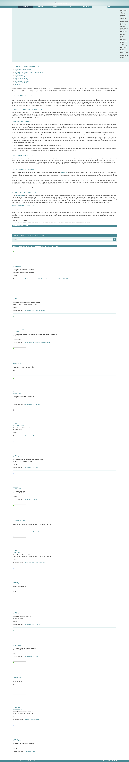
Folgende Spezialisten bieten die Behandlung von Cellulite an (31, 72)
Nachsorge (19, 84)
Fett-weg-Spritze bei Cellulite (23, 82)
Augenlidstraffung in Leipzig (32, 531)
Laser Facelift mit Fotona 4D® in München (61, 278)
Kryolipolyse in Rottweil (31, 499)
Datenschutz (23, 760)
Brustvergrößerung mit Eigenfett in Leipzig (35, 562)
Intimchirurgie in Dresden (31, 435)
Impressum (15, 760)
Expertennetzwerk (85, 6)
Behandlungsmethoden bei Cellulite (24, 76)
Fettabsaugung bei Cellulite (22, 81)
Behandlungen (25, 6)
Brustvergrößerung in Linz (31, 467)
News (70, 6)
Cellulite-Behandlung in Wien (32, 719)
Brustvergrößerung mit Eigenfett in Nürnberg (35, 310)
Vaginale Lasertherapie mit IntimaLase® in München (38, 278)
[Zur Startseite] (64, 3)
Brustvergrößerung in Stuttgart (32, 624)
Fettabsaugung (64, 172)
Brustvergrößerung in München (32, 404)
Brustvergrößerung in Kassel (32, 656)
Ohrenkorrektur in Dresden (31, 688)
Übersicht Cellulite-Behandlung (23, 69)
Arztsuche (40, 6)
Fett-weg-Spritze (20, 195)
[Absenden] (114, 239)
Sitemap (36, 760)
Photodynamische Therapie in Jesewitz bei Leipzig (37, 342)
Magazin (55, 6)
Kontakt (30, 760)
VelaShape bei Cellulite (22, 78)
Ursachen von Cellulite (21, 75)
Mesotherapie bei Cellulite (22, 79)
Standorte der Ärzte (20, 70)
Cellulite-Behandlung (21, 73)
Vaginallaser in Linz (30, 751)
